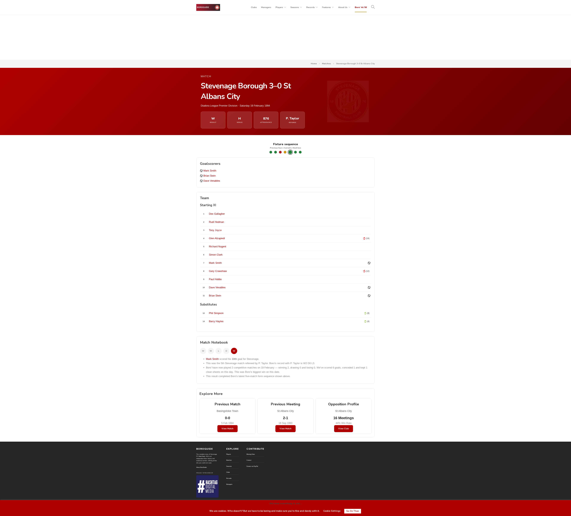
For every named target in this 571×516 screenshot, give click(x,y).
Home (314, 63)
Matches (326, 63)
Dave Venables (211, 180)
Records (310, 7)
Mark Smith (209, 170)
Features (326, 7)
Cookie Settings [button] (332, 510)
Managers (266, 7)
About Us (342, 7)
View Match (227, 428)
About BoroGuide (201, 467)
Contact (249, 460)
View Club (343, 428)
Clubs (254, 7)
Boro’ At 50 (361, 7)
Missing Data (251, 454)
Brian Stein (209, 175)
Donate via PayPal (252, 466)
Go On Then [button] (352, 511)
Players (279, 7)
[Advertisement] (285, 37)
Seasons (294, 7)
